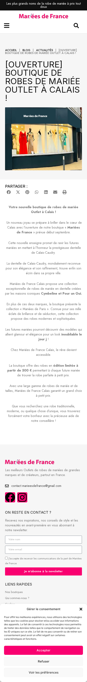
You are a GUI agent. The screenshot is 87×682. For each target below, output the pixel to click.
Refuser (43, 661)
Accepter (43, 650)
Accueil (11, 50)
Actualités (44, 50)
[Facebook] (10, 497)
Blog (26, 50)
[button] (81, 609)
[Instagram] (22, 497)
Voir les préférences (43, 672)
